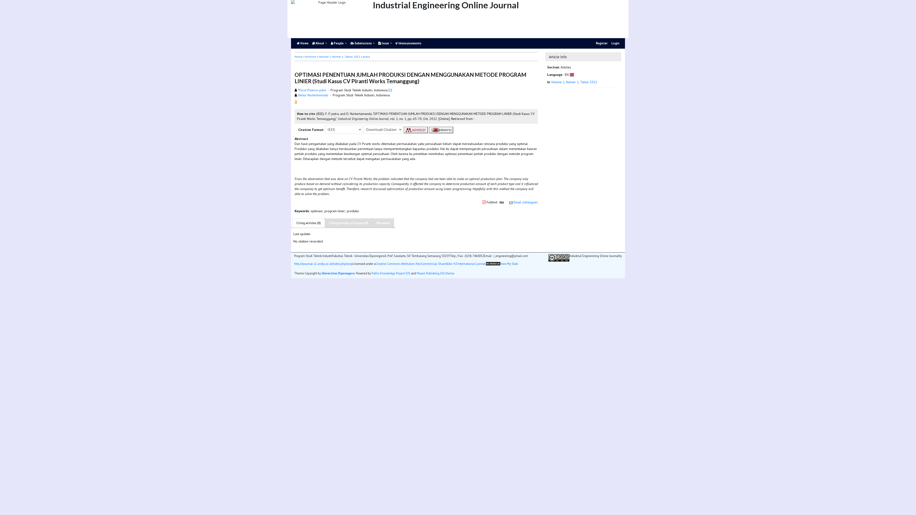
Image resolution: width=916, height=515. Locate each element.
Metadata (383, 223)
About (320, 43)
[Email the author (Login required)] (390, 90)
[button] (296, 102)
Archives (310, 56)
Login (615, 43)
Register (602, 43)
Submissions (363, 43)
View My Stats (509, 264)
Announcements (410, 43)
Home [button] (298, 56)
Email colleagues (526, 202)
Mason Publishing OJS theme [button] (435, 273)
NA (502, 202)
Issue (385, 43)
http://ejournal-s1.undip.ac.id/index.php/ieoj (322, 264)
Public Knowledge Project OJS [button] (391, 273)
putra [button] (366, 56)
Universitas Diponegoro (338, 273)
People (338, 43)
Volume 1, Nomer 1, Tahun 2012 (339, 56)
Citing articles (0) (308, 223)
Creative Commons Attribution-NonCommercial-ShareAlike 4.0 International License (430, 264)
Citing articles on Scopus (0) (348, 223)
